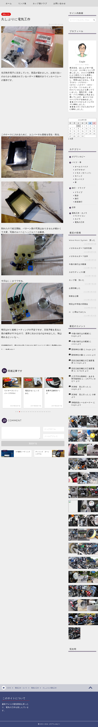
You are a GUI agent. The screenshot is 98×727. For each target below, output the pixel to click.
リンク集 (22, 3)
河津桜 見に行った (80, 387)
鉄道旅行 (78, 202)
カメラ (78, 219)
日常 (74, 207)
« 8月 (70, 139)
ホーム (9, 3)
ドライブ (78, 192)
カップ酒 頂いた (76, 280)
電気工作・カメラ (79, 213)
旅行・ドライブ (78, 188)
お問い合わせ (59, 3)
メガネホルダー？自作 (78, 256)
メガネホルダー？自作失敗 (80, 248)
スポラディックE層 (77, 272)
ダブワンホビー (78, 156)
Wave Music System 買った (82, 240)
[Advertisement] (32, 107)
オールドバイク (81, 166)
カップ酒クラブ (40, 3)
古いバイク (79, 179)
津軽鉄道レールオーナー (82, 402)
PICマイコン (80, 216)
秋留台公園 (73, 296)
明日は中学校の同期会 (78, 304)
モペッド (78, 176)
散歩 (77, 195)
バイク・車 (76, 162)
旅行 (77, 198)
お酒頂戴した (74, 288)
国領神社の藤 (77, 349)
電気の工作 (6, 14)
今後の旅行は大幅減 (77, 264)
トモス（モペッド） (83, 173)
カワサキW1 (80, 170)
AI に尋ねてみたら (77, 312)
